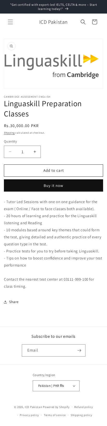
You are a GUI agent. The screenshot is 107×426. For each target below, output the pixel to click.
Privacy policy (29, 415)
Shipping (9, 132)
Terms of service (55, 415)
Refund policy (83, 407)
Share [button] (14, 301)
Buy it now (53, 185)
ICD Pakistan (33, 407)
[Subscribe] (79, 350)
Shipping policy (81, 415)
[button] (10, 22)
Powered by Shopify (56, 407)
